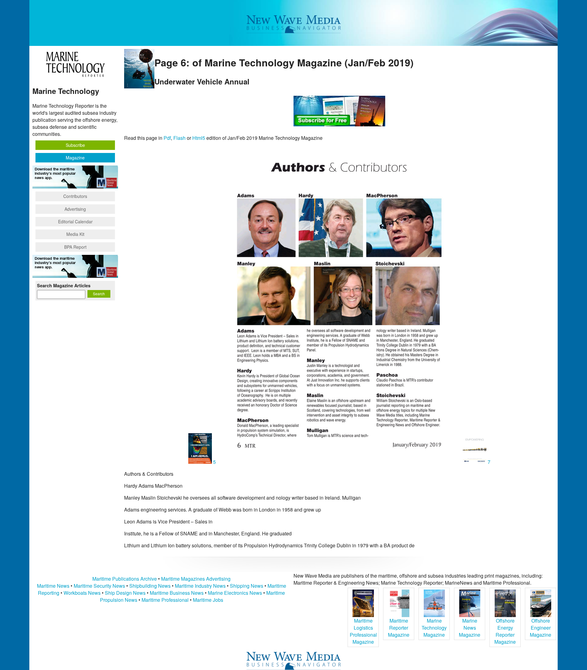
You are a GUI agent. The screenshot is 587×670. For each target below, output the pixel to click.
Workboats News (82, 592)
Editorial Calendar (75, 221)
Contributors (75, 196)
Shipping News (246, 585)
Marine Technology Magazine (434, 627)
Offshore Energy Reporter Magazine (505, 631)
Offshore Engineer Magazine (540, 627)
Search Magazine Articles (63, 285)
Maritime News (53, 585)
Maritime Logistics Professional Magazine (363, 631)
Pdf (167, 137)
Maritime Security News (99, 585)
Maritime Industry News (200, 585)
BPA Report (75, 247)
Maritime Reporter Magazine (398, 627)
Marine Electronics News (235, 592)
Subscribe (75, 145)
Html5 (198, 137)
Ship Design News (126, 592)
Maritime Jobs (208, 599)
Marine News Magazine (469, 627)
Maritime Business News (177, 592)
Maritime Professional (165, 599)
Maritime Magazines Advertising (196, 578)
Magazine (75, 157)
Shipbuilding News (150, 585)
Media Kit (75, 234)
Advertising (75, 209)
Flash (179, 137)
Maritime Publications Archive (124, 578)
